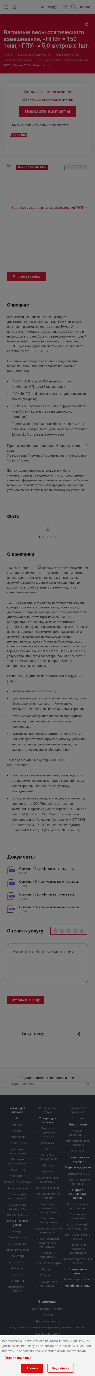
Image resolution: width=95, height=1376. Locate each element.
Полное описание (18, 1358)
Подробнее (60, 1368)
